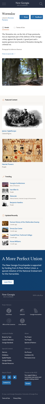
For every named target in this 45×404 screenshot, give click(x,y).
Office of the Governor (8, 324)
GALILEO (22, 314)
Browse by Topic (6, 337)
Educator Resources (8, 363)
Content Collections (8, 340)
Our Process (28, 352)
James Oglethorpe (9, 131)
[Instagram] (9, 377)
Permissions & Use (30, 358)
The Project (28, 337)
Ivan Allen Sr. (14, 190)
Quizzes (4, 352)
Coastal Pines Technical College (21, 235)
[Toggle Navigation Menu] (4, 4)
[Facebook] (4, 377)
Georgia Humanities (35, 314)
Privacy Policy (17, 398)
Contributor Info (29, 355)
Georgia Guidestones (17, 183)
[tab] (5, 28)
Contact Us (6, 382)
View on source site (8, 54)
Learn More (8, 282)
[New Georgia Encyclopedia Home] (22, 4)
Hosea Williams (15, 241)
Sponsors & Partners (30, 342)
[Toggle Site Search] (41, 4)
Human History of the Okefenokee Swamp (24, 222)
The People (28, 340)
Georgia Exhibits (7, 360)
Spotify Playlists (6, 358)
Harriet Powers (8, 164)
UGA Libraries (22, 324)
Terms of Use (6, 398)
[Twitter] (15, 377)
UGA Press (9, 314)
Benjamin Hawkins (16, 202)
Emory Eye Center (16, 228)
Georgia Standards (7, 342)
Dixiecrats (13, 196)
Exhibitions (5, 355)
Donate (28, 383)
